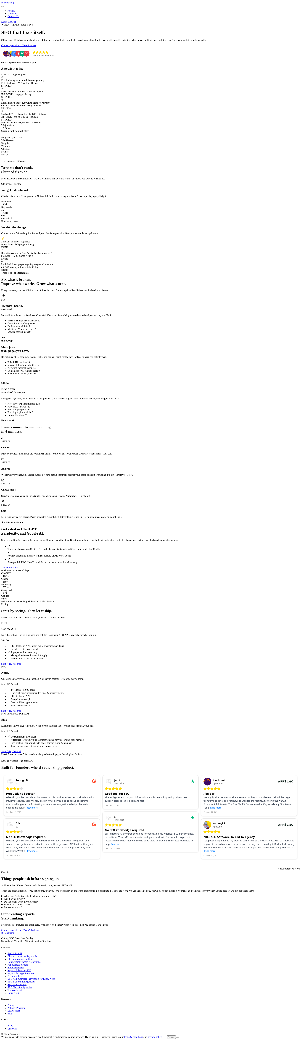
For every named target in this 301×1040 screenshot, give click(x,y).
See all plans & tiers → (73, 754)
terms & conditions (133, 1037)
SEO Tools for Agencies (20, 987)
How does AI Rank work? (17, 904)
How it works (29, 45)
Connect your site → (11, 45)
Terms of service (16, 990)
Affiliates (12, 13)
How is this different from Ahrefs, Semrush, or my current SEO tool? (38, 885)
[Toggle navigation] (2, 6)
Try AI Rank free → (11, 567)
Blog (10, 1013)
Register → (13, 21)
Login (4, 21)
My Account (14, 1010)
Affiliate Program (16, 1008)
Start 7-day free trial (11, 663)
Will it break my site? (14, 899)
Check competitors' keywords (22, 956)
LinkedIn (12, 1028)
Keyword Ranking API (19, 970)
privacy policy (155, 1037)
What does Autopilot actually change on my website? (30, 896)
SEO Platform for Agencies (21, 981)
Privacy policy (15, 976)
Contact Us (13, 16)
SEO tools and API (17, 984)
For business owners (18, 964)
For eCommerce (16, 967)
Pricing (11, 10)
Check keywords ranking (20, 959)
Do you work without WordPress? (21, 901)
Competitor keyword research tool (24, 962)
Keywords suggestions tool (21, 973)
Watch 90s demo (30, 930)
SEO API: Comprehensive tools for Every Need (31, 978)
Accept (171, 1037)
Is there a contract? (13, 907)
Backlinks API (15, 953)
